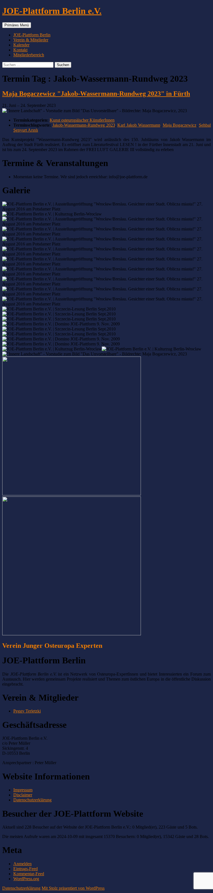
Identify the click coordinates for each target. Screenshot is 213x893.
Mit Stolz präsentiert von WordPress (73, 888)
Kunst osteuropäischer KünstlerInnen (82, 120)
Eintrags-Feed (25, 868)
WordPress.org (26, 878)
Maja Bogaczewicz (180, 125)
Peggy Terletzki (27, 711)
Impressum (22, 789)
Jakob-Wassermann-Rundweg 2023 (83, 125)
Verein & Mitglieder (30, 39)
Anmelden (22, 863)
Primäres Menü (16, 25)
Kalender (21, 44)
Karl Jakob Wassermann (138, 125)
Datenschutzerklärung (32, 799)
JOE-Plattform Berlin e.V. (52, 11)
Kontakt (20, 49)
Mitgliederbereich (28, 54)
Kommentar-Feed (28, 873)
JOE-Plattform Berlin (31, 34)
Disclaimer (22, 794)
